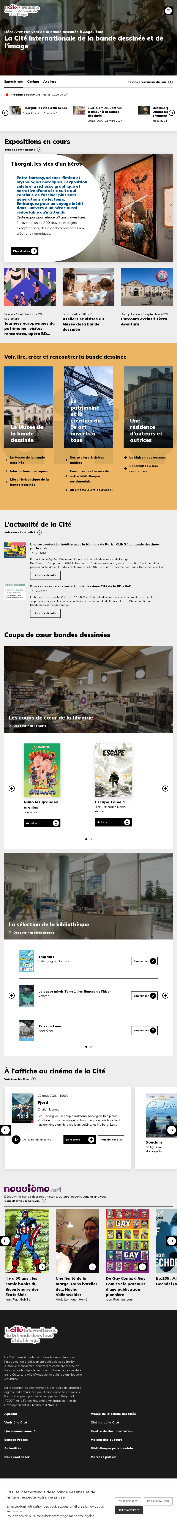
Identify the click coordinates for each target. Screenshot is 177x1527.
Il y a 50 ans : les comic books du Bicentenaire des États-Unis (22, 1286)
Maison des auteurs (106, 1440)
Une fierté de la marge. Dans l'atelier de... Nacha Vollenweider (76, 1286)
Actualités (12, 1448)
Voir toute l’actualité (19, 532)
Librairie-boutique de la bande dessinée (29, 482)
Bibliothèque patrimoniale (112, 1448)
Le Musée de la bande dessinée (27, 460)
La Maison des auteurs (147, 457)
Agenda (10, 1414)
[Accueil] (22, 10)
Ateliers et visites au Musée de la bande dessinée (83, 324)
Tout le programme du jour (147, 81)
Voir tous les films (16, 1079)
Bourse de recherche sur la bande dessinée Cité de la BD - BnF (80, 586)
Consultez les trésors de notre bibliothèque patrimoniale (89, 476)
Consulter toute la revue (22, 1200)
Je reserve (73, 1139)
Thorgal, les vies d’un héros (45, 108)
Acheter (32, 823)
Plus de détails (45, 575)
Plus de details (111, 1139)
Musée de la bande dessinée (113, 1414)
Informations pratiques (29, 471)
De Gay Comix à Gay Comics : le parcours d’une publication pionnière (125, 1286)
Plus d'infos (21, 251)
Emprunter (141, 961)
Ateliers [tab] (49, 81)
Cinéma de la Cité (105, 1422)
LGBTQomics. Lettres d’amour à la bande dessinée (105, 112)
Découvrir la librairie (29, 725)
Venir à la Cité (15, 1422)
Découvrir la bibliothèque (33, 932)
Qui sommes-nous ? (19, 1431)
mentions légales (82, 1516)
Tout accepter (129, 1510)
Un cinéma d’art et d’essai (91, 490)
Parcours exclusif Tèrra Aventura (144, 321)
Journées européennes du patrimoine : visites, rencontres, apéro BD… (29, 328)
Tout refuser (128, 1501)
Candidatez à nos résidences (143, 468)
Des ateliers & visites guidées (87, 460)
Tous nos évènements (19, 149)
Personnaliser (158, 1501)
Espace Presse (16, 1440)
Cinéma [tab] (33, 81)
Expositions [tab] (13, 81)
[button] (5, 113)
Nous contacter (17, 1457)
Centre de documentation (112, 1431)
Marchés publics (104, 1457)
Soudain (154, 1142)
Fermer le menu (168, 10)
